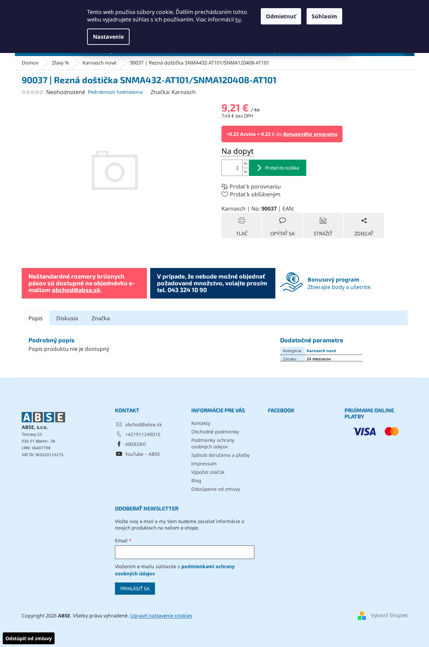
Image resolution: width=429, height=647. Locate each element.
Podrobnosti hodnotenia (115, 92)
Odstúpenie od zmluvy (215, 489)
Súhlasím (324, 16)
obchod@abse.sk (76, 289)
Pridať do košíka (282, 167)
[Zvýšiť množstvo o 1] (245, 164)
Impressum (204, 463)
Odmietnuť (281, 16)
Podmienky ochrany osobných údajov (212, 443)
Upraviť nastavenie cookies (161, 615)
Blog (196, 480)
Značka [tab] (101, 318)
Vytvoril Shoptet (389, 615)
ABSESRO (135, 444)
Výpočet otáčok (208, 472)
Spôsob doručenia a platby (220, 455)
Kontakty (200, 423)
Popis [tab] (35, 318)
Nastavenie (108, 36)
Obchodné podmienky (215, 431)
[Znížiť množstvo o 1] (245, 172)
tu (238, 19)
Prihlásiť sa (135, 588)
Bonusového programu (310, 134)
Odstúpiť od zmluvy (28, 638)
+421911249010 (142, 434)
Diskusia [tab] (67, 318)
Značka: (173, 92)
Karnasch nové (321, 350)
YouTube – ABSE (142, 454)
